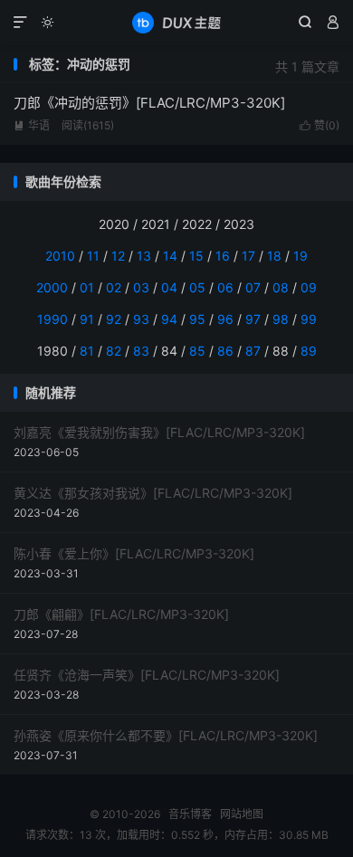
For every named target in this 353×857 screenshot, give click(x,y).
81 (87, 350)
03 (141, 287)
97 (253, 319)
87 (253, 350)
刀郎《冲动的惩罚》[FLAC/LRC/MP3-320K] (149, 102)
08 (280, 287)
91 (87, 319)
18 (274, 255)
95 (197, 319)
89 (309, 350)
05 (197, 287)
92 (113, 319)
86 (225, 350)
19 (300, 255)
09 (309, 287)
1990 (52, 319)
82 (113, 350)
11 (93, 255)
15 (196, 255)
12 (118, 255)
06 (225, 287)
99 (309, 319)
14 (170, 255)
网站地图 (241, 814)
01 (87, 287)
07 (253, 287)
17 (248, 255)
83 (141, 350)
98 (280, 319)
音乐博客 (176, 22)
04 (169, 287)
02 (113, 287)
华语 (32, 125)
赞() (319, 125)
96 (225, 319)
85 (197, 350)
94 (169, 319)
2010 (60, 255)
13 (144, 255)
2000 (52, 287)
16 (222, 255)
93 (141, 319)
